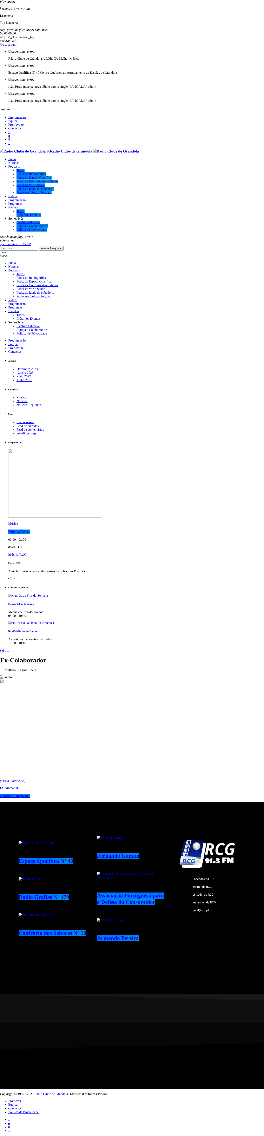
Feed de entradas (27, 426)
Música (13, 523)
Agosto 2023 (24, 373)
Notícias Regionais (28, 405)
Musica (21, 397)
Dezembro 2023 (27, 369)
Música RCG (19, 532)
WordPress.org (26, 433)
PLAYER (15, 244)
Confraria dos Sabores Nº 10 (52, 933)
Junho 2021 (24, 380)
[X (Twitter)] (9, 132)
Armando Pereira (118, 938)
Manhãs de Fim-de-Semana (21, 604)
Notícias (21, 401)
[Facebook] (9, 139)
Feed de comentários (30, 429)
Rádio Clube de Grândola (51, 1094)
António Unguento (15, 796)
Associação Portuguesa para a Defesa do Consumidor (130, 898)
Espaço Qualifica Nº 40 (46, 861)
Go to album (8, 44)
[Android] (9, 143)
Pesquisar (51, 248)
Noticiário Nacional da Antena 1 (23, 631)
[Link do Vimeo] (69, 151)
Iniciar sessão (25, 422)
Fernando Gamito (118, 856)
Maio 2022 (23, 376)
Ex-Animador (9, 788)
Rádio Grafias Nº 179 (44, 897)
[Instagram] (9, 136)
